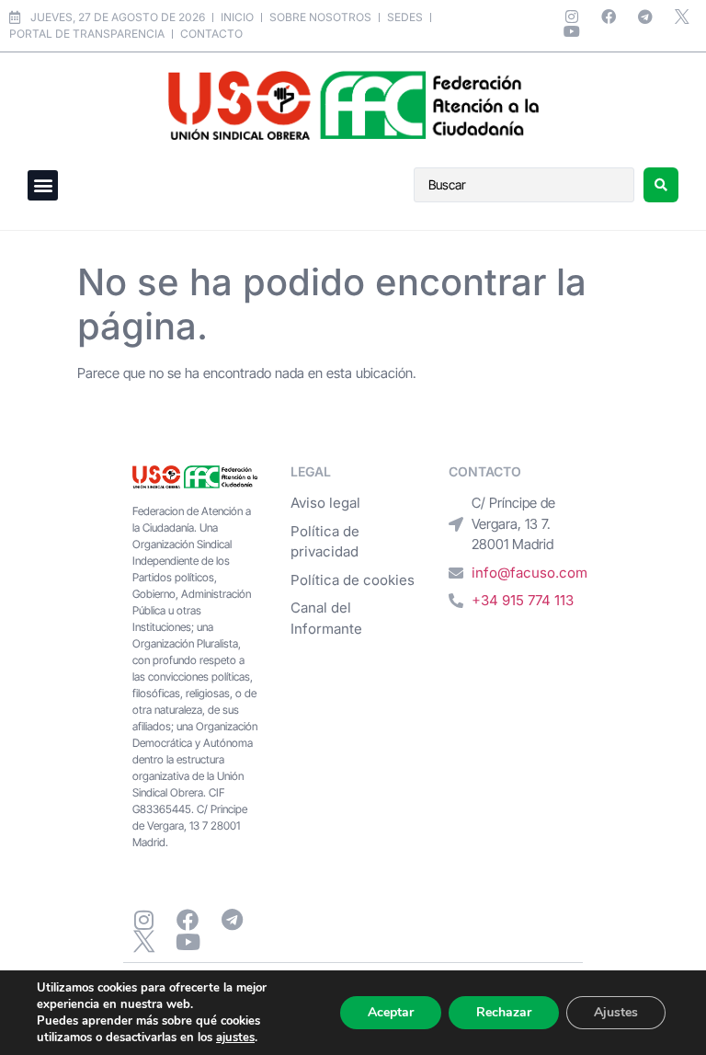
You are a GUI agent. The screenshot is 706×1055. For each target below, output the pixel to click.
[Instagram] (571, 16)
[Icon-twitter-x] (682, 16)
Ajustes (616, 1012)
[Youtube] (571, 31)
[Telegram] (645, 16)
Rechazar (503, 1012)
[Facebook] (608, 16)
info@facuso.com (529, 572)
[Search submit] (660, 184)
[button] (43, 185)
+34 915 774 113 (523, 600)
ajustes (235, 1037)
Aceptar (391, 1012)
